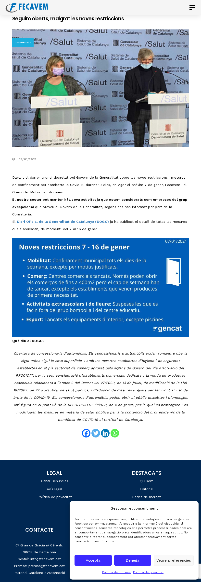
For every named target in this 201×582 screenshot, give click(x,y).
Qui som (146, 481)
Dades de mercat (146, 497)
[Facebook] (86, 433)
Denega (132, 560)
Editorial (146, 489)
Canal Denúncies (54, 481)
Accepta (93, 560)
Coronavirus (23, 42)
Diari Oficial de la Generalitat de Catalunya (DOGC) (63, 222)
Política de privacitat (148, 572)
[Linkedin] (105, 433)
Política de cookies (116, 572)
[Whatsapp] (115, 433)
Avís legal (54, 489)
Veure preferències (173, 560)
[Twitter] (95, 433)
